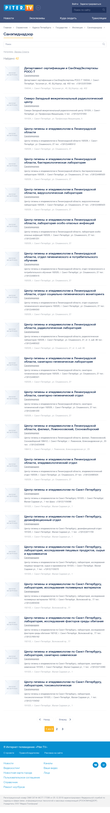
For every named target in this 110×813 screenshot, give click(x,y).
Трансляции (99, 18)
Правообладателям (29, 753)
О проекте (9, 753)
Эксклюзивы (37, 18)
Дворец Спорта (21, 52)
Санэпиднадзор (31, 75)
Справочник (11, 782)
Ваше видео (51, 768)
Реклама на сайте (53, 753)
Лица (47, 772)
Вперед (63, 719)
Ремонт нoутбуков (14, 787)
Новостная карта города (18, 772)
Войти (75, 4)
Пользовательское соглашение (22, 777)
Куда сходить (68, 18)
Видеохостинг (12, 768)
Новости (9, 18)
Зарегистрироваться (90, 4)
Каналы (48, 763)
